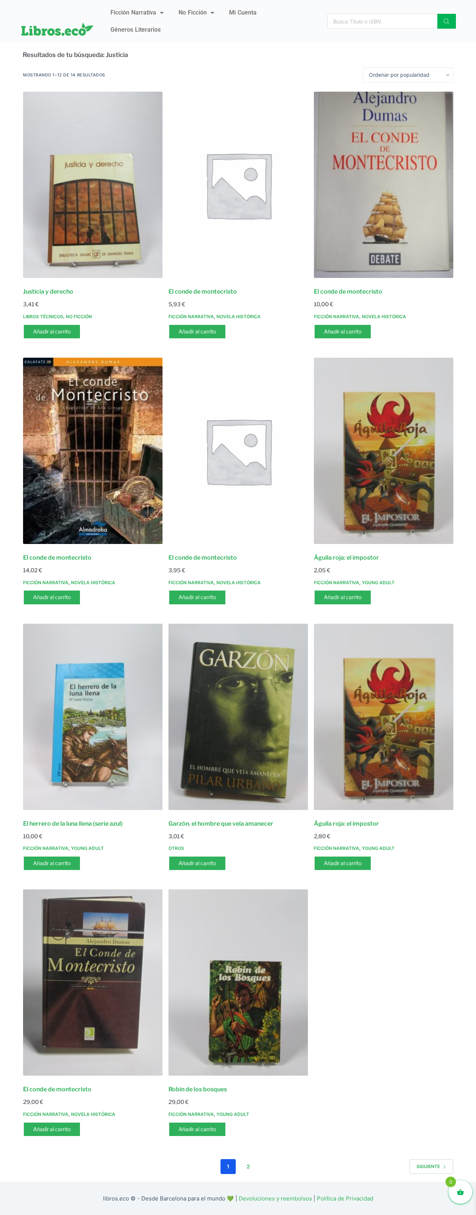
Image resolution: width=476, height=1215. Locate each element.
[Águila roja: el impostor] (383, 451)
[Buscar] (446, 21)
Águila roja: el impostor (346, 557)
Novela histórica (238, 316)
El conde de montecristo (202, 291)
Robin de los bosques (197, 1089)
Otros (176, 848)
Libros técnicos (43, 316)
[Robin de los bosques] (238, 982)
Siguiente (428, 1166)
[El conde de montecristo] (238, 185)
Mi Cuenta (243, 12)
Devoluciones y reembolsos (275, 1198)
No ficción (192, 12)
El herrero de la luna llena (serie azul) (73, 823)
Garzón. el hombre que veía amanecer (220, 823)
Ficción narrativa (133, 12)
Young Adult (378, 582)
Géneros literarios (135, 29)
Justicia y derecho (48, 291)
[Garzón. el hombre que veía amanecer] (238, 717)
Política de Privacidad (345, 1198)
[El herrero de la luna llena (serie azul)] (93, 717)
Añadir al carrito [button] (52, 331)
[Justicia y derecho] (93, 185)
